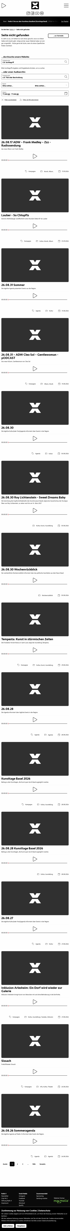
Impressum (4, 1203)
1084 (34, 1164)
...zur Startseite (58, 36)
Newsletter (4, 1196)
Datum (4, 92)
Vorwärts (42, 1164)
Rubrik (4, 84)
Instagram (22, 1196)
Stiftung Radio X (6, 1201)
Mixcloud (22, 1203)
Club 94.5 (4, 1198)
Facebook (22, 1198)
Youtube (21, 1201)
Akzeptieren (21, 1226)
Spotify (21, 1205)
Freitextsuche (6, 60)
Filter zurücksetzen (10, 100)
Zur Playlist (64, 21)
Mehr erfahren (8, 1226)
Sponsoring (40, 1196)
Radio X (12, 30)
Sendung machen (41, 1198)
